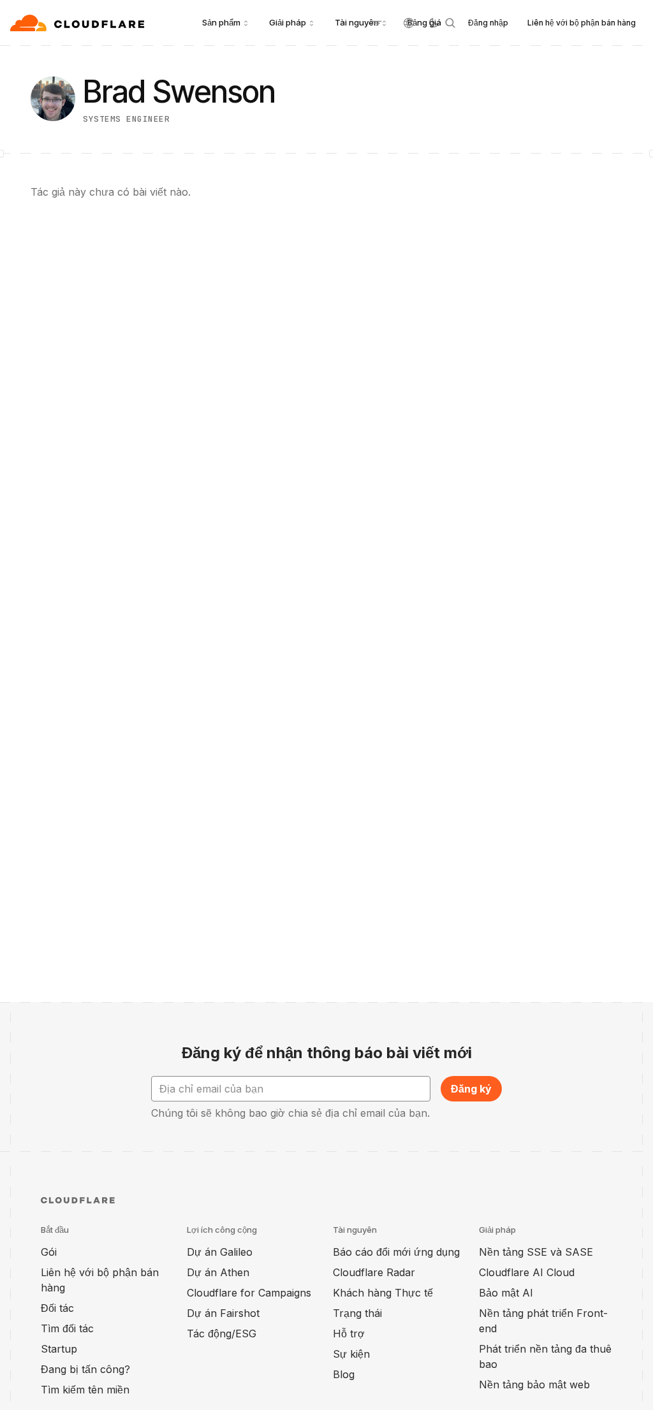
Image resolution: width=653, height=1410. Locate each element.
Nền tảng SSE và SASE (536, 1252)
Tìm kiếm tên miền (85, 1389)
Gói (49, 1252)
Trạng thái (357, 1313)
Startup (59, 1348)
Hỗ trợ (349, 1333)
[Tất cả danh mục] (377, 23)
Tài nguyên (357, 22)
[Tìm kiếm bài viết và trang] (450, 23)
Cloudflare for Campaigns (249, 1292)
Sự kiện (351, 1354)
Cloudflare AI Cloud (527, 1272)
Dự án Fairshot (223, 1313)
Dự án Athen (218, 1272)
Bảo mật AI (506, 1292)
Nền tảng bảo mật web (534, 1384)
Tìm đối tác (67, 1328)
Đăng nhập (488, 22)
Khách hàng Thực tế (383, 1292)
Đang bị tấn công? (85, 1369)
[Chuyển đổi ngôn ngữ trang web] (409, 22)
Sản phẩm (221, 22)
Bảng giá (424, 22)
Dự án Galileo (220, 1252)
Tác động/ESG (221, 1333)
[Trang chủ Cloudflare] (78, 23)
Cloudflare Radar (374, 1272)
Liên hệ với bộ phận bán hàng (581, 22)
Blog (344, 1374)
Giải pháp (287, 22)
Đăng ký (471, 1088)
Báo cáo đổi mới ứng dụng (396, 1252)
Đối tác (57, 1308)
